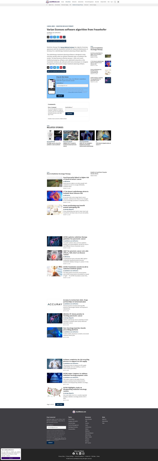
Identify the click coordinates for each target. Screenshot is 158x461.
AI (96, 141)
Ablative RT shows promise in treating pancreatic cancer (73, 315)
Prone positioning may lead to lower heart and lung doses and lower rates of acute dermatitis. (76, 212)
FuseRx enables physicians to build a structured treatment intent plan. (76, 334)
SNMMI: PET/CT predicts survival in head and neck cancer (69, 145)
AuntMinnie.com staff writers (54, 32)
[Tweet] (58, 37)
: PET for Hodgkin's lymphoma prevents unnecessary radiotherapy (86, 145)
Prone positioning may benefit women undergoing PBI (96, 71)
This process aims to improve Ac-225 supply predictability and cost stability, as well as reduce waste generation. (74, 367)
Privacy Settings (70, 456)
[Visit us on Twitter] (77, 453)
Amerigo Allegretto (69, 209)
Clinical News (51, 26)
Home (98, 456)
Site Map (93, 456)
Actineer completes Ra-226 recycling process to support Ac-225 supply (76, 360)
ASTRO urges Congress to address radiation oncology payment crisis (75, 374)
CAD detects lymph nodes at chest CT (103, 144)
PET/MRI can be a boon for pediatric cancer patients (54, 144)
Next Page (59, 404)
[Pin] (61, 37)
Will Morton (67, 181)
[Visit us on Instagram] (83, 453)
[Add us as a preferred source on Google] (64, 37)
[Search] (115, 2)
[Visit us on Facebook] (74, 453)
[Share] (51, 37)
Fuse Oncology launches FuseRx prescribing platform (74, 329)
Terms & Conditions (79, 456)
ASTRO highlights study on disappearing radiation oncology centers (75, 389)
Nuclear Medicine (51, 141)
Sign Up (60, 95)
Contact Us (87, 456)
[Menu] (118, 2)
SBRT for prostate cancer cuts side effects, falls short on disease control (75, 253)
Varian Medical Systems (67, 47)
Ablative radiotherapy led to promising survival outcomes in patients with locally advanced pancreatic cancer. (75, 321)
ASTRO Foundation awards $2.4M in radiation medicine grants (75, 268)
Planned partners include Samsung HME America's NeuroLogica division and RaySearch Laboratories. (75, 307)
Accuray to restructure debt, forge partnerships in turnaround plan (75, 301)
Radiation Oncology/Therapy (65, 26)
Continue (69, 113)
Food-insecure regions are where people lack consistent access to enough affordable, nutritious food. (75, 185)
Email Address (60, 83)
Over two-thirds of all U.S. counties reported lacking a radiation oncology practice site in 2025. (75, 396)
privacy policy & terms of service (75, 92)
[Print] (48, 37)
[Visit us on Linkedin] (80, 453)
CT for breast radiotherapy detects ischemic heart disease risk (97, 63)
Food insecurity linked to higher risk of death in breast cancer (97, 54)
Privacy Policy (62, 456)
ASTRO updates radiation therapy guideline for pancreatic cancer (97, 79)
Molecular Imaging (67, 141)
